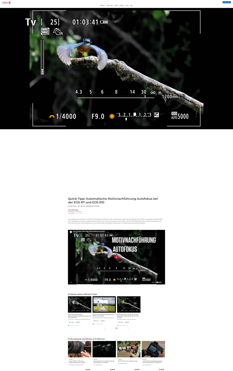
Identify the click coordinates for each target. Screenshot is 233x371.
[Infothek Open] (118, 5)
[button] (104, 328)
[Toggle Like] (72, 213)
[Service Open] (129, 5)
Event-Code (227, 2)
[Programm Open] (105, 5)
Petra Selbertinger (73, 210)
